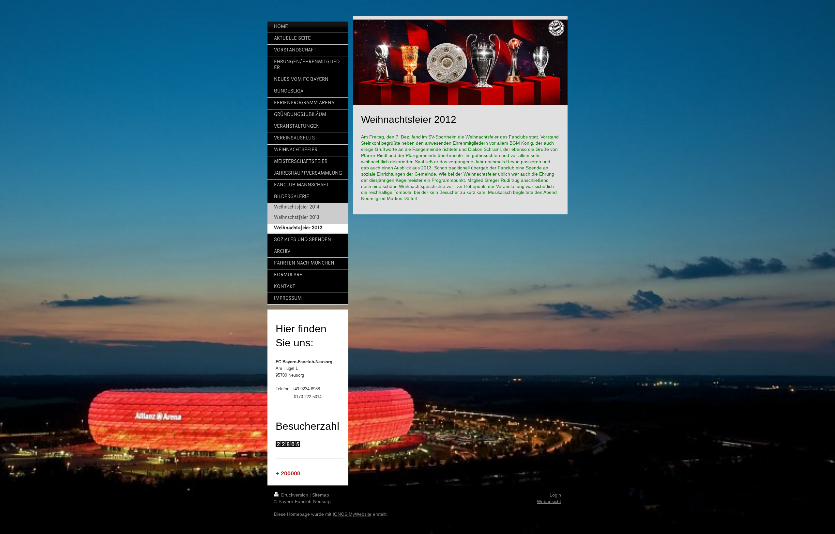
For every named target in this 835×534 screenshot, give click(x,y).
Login (555, 495)
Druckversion (295, 495)
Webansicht (549, 501)
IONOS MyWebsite (352, 514)
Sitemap (320, 495)
